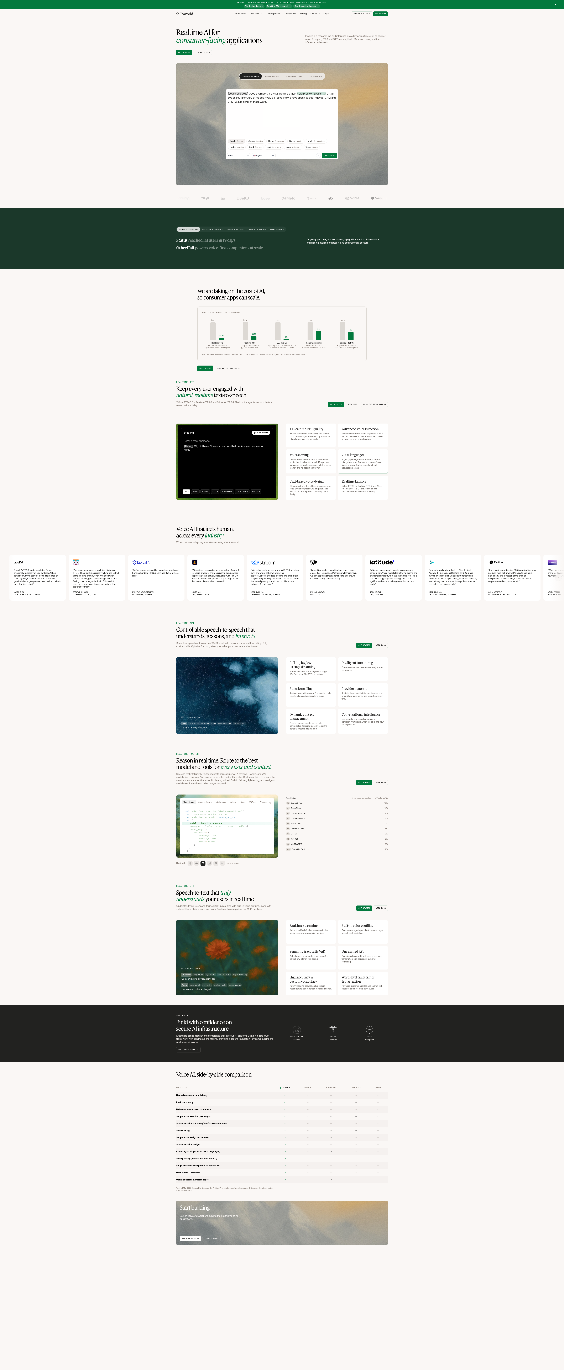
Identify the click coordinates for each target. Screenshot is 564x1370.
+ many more (233, 863)
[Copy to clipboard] (270, 803)
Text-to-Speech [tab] (250, 76)
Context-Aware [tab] (205, 802)
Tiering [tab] (263, 802)
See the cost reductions (305, 6)
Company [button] (289, 13)
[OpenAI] (190, 863)
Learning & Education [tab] (212, 229)
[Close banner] (555, 4)
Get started (380, 13)
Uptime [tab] (233, 802)
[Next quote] (558, 577)
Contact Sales (203, 52)
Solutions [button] (255, 13)
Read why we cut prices (228, 368)
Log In (326, 13)
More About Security (188, 1050)
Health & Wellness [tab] (236, 229)
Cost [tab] (242, 802)
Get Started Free (190, 1238)
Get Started (184, 52)
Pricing (303, 13)
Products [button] (239, 13)
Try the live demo (253, 6)
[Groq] (215, 863)
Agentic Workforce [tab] (257, 229)
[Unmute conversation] (273, 728)
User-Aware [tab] (188, 802)
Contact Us (315, 13)
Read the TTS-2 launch (277, 6)
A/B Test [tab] (252, 802)
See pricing (205, 368)
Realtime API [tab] (272, 76)
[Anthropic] (196, 863)
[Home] (184, 13)
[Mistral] (222, 863)
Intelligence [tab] (221, 802)
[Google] (202, 863)
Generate (329, 155)
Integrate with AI (362, 13)
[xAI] (209, 863)
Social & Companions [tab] (188, 229)
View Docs (352, 404)
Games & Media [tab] (277, 229)
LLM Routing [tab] (315, 76)
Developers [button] (272, 13)
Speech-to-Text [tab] (294, 76)
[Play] (318, 155)
